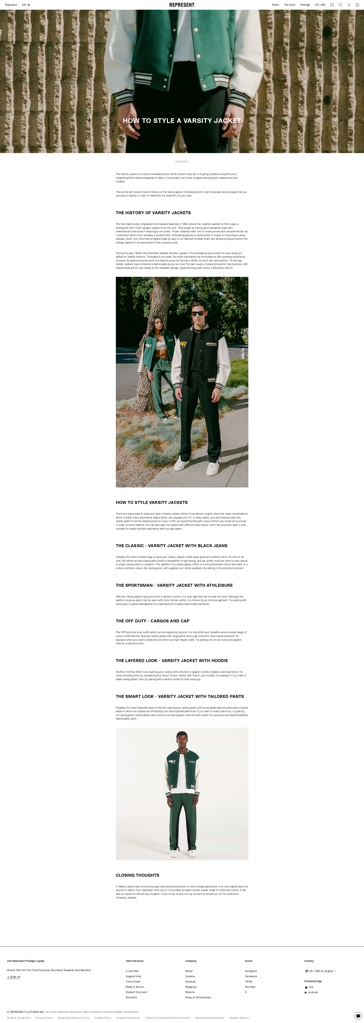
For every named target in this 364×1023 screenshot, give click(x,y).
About (189, 971)
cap (195, 636)
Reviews (190, 981)
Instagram (251, 971)
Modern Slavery (239, 1018)
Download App (313, 981)
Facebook (251, 976)
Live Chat (133, 971)
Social (248, 961)
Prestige (305, 5)
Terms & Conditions (19, 1018)
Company (190, 961)
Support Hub (133, 976)
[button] (340, 5)
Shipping (190, 987)
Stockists (131, 997)
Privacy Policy (44, 1018)
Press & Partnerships (198, 997)
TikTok (249, 981)
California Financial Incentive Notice (167, 1018)
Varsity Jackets (127, 897)
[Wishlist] (332, 5)
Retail (275, 5)
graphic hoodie (201, 672)
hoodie (184, 672)
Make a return (135, 987)
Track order (133, 981)
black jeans (199, 557)
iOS (311, 987)
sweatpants (146, 604)
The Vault (289, 5)
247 (24, 5)
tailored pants (225, 707)
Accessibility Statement (210, 1018)
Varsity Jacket (129, 174)
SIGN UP (15, 977)
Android (313, 992)
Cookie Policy (103, 1018)
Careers (190, 976)
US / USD (320, 5)
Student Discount (136, 992)
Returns (190, 992)
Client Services (134, 961)
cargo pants (179, 636)
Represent (11, 5)
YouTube (250, 987)
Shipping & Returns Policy (74, 1018)
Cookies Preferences (128, 1018)
